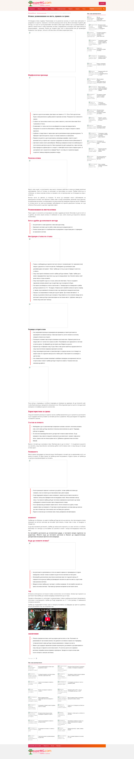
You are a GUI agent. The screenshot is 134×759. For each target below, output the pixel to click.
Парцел (52, 8)
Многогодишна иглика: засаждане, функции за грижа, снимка (76, 698)
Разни (84, 8)
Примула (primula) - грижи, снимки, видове (75, 729)
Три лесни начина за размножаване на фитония (46, 737)
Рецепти (70, 8)
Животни (40, 8)
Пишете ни (46, 745)
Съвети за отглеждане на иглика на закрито (76, 706)
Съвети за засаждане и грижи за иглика (45, 682)
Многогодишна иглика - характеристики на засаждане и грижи (45, 699)
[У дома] (39, 6)
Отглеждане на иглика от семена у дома (46, 729)
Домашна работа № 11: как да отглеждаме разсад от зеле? (75, 690)
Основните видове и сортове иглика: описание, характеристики (46, 675)
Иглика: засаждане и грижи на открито (45, 690)
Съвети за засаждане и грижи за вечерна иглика (45, 721)
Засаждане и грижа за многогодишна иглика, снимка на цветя (76, 675)
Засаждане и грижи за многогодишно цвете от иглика (46, 706)
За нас (52, 745)
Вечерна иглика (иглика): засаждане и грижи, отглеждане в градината (76, 667)
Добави (102, 3)
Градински (32, 8)
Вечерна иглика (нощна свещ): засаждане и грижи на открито (45, 713)
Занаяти (77, 8)
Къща (46, 8)
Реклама (58, 745)
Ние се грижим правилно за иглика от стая (76, 737)
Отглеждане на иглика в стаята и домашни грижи (75, 682)
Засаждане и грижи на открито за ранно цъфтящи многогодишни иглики (75, 722)
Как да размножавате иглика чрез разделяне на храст (46, 667)
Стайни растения (61, 8)
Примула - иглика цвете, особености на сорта (76, 713)
